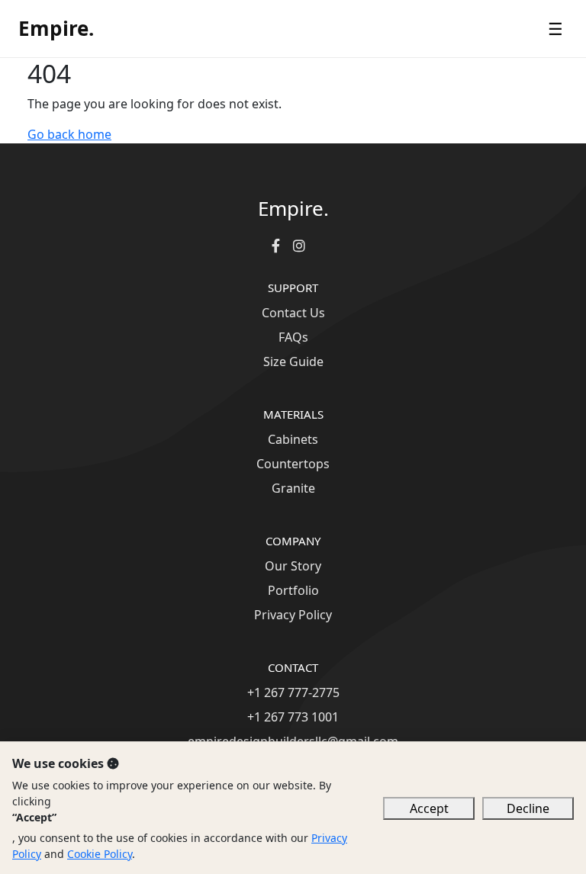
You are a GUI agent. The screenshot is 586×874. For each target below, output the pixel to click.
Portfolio (293, 590)
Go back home (69, 134)
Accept (429, 808)
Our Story (293, 565)
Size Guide (293, 361)
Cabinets (293, 439)
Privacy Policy (293, 614)
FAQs (293, 337)
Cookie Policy (99, 854)
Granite (293, 488)
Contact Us (293, 312)
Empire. (56, 28)
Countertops (293, 463)
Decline (528, 808)
